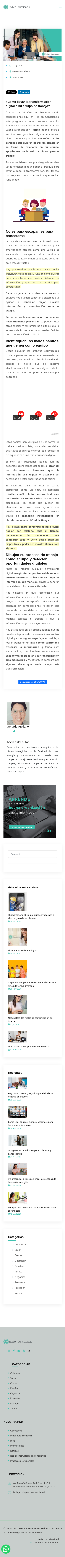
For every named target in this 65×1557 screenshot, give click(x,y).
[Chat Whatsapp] (6, 1548)
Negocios (20, 1277)
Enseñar (19, 1266)
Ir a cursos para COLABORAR (32, 681)
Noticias (14, 1450)
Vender (19, 1293)
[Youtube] (24, 1350)
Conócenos (16, 1430)
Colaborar (18, 77)
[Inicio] (16, 6)
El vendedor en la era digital (22, 950)
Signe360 (37, 1532)
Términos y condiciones (46, 1542)
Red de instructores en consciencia (28, 1455)
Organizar (15, 1393)
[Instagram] (9, 1350)
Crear (18, 1250)
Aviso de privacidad (48, 1539)
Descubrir (20, 1260)
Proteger (20, 1287)
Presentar (20, 1282)
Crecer (18, 1255)
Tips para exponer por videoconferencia (28, 1046)
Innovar (19, 1271)
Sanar (13, 1377)
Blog (12, 1440)
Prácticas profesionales (22, 1460)
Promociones (17, 1445)
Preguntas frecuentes (21, 1435)
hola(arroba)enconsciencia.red (29, 1492)
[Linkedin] (19, 1350)
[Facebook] (14, 1350)
